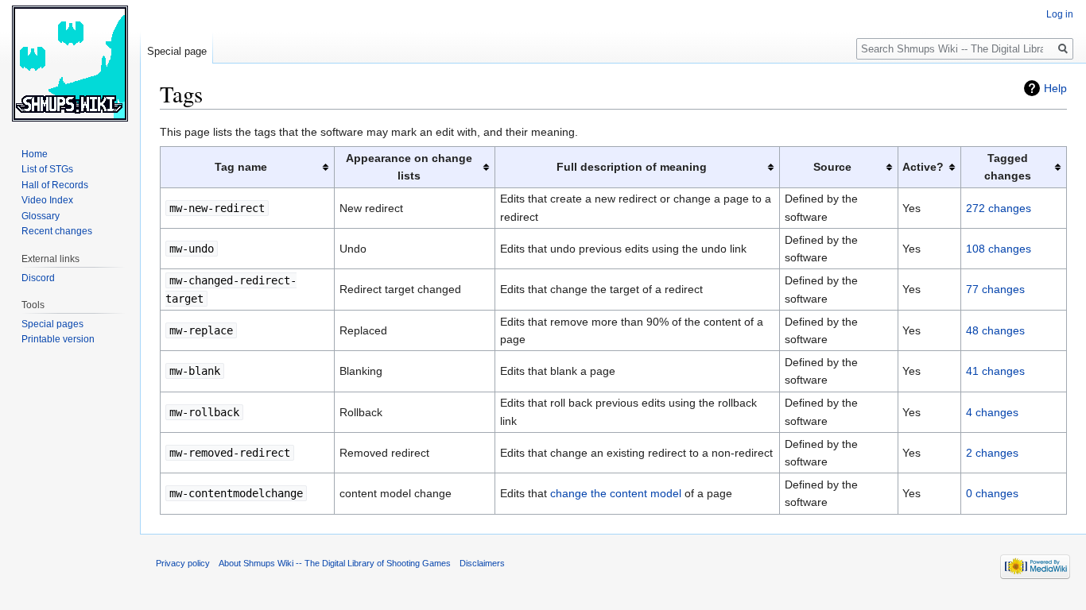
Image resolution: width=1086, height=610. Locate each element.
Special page (177, 51)
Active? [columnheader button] (923, 166)
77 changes (995, 289)
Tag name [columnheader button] (241, 166)
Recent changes (56, 231)
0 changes (992, 493)
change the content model (615, 493)
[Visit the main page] (70, 63)
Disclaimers (482, 563)
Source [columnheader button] (832, 166)
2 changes (992, 452)
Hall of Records (54, 185)
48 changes (995, 330)
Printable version (58, 339)
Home (34, 154)
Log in (1059, 14)
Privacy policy (183, 563)
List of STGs (47, 169)
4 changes (992, 412)
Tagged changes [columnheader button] (1007, 167)
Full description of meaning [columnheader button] (632, 166)
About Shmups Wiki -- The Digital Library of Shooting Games (335, 563)
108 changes (998, 248)
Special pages (52, 324)
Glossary (40, 216)
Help (1055, 88)
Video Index (47, 200)
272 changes (998, 208)
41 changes (995, 371)
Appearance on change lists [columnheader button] (409, 167)
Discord (38, 278)
